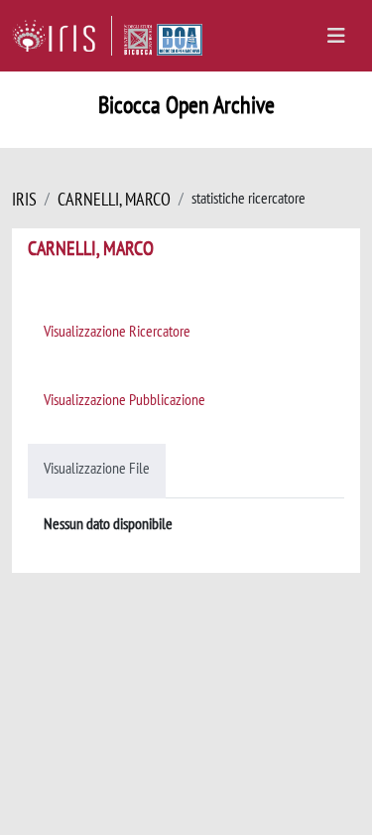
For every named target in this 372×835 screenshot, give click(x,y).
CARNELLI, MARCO (114, 199)
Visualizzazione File (97, 468)
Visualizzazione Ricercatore (117, 331)
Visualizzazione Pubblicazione (124, 399)
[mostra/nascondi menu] (336, 36)
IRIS (24, 199)
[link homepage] (62, 36)
